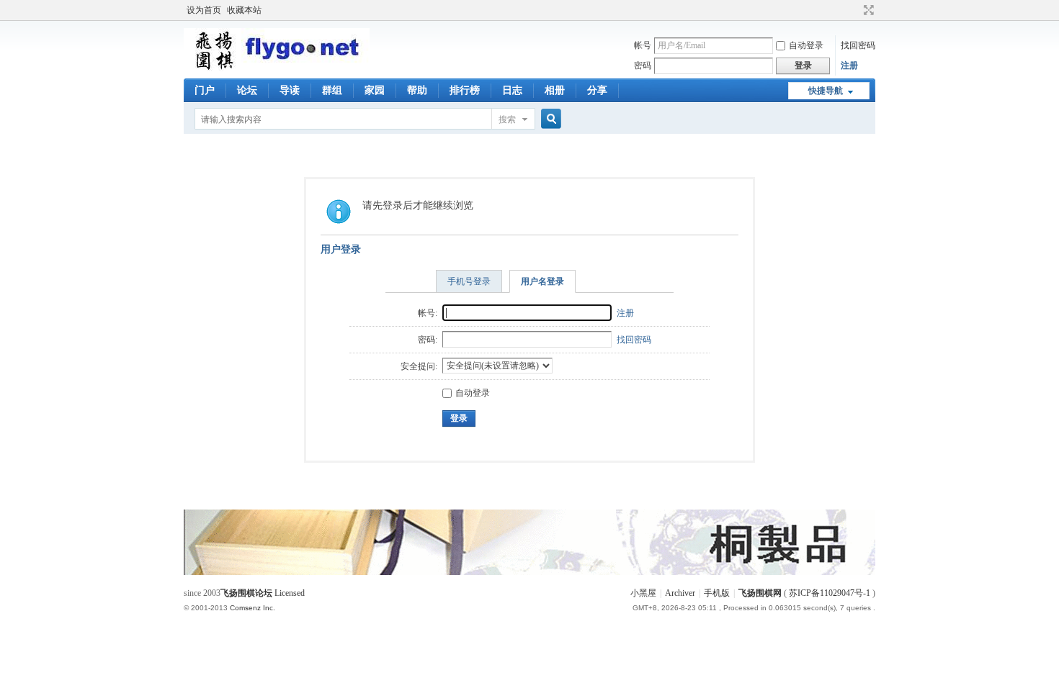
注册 (849, 65)
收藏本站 (244, 10)
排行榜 (465, 90)
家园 (375, 90)
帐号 (642, 45)
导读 (290, 90)
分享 (597, 90)
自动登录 (806, 45)
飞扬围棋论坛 (246, 593)
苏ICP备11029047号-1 (829, 593)
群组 (332, 90)
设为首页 (204, 10)
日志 (512, 90)
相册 (555, 90)
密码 (642, 65)
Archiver (680, 593)
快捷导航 (825, 91)
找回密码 (858, 45)
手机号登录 (469, 281)
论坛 (247, 90)
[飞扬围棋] (277, 68)
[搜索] (549, 119)
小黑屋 (643, 593)
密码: (427, 340)
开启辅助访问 (855, 10)
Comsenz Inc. (252, 608)
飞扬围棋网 (760, 593)
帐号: (427, 313)
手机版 (717, 593)
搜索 (507, 119)
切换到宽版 (867, 10)
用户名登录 (542, 281)
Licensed (289, 593)
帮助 (417, 90)
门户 (205, 90)
